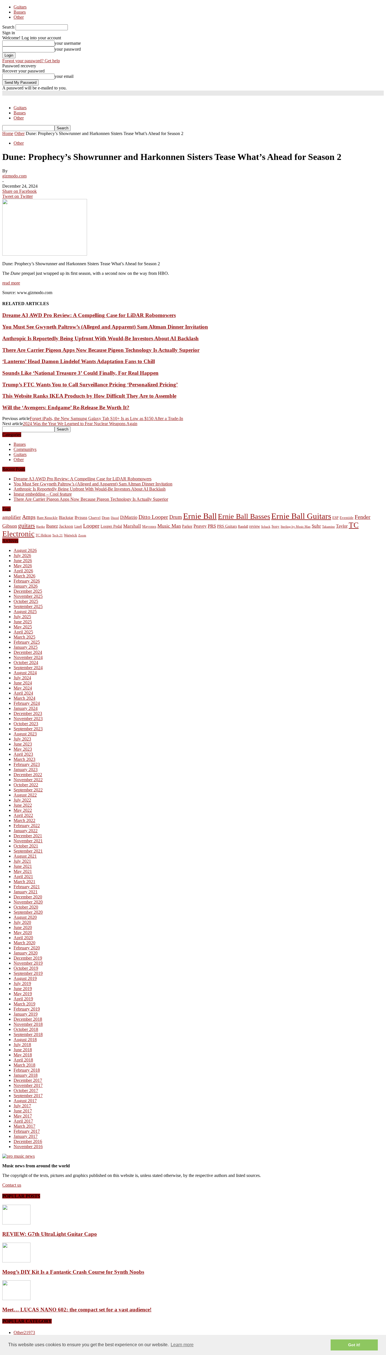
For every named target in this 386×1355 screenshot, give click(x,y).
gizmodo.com (14, 176)
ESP (335, 517)
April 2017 (23, 1121)
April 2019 (23, 998)
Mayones (149, 526)
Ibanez (52, 526)
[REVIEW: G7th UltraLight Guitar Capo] (16, 1223)
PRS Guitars (227, 526)
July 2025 (22, 616)
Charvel (94, 517)
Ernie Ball (200, 516)
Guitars (20, 7)
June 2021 (23, 866)
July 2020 (22, 922)
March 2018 (24, 1065)
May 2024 (23, 688)
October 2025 (26, 601)
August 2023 (25, 733)
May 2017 (23, 1116)
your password (68, 49)
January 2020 (26, 953)
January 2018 (26, 1075)
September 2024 (28, 667)
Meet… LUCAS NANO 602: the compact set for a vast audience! (76, 1310)
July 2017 (22, 1105)
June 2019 (23, 988)
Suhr (316, 526)
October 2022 (26, 784)
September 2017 (28, 1095)
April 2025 (23, 632)
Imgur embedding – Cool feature (43, 494)
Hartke (40, 526)
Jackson (66, 526)
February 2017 (27, 1131)
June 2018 (23, 1049)
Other (19, 17)
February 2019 (27, 1009)
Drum (175, 517)
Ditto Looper (153, 517)
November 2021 (28, 840)
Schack (265, 526)
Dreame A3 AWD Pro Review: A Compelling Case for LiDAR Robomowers (89, 315)
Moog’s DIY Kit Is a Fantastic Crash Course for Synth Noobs (73, 1272)
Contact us (11, 1185)
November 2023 (28, 718)
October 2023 (26, 723)
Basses (20, 12)
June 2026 (23, 560)
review (254, 526)
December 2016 (28, 1141)
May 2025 (23, 626)
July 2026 (22, 555)
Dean (106, 517)
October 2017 (26, 1090)
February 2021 (27, 886)
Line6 (78, 526)
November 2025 (28, 596)
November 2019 (28, 963)
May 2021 (23, 871)
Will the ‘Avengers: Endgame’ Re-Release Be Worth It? (65, 407)
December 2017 (28, 1080)
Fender (362, 517)
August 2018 (25, 1039)
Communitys (25, 449)
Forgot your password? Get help (31, 60)
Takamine (328, 526)
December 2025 (28, 591)
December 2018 (28, 1019)
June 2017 (23, 1110)
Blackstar (66, 517)
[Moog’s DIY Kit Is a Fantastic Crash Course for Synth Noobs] (16, 1260)
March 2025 (24, 637)
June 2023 (23, 744)
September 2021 (28, 851)
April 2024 (23, 693)
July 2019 (22, 983)
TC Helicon (43, 535)
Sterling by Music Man (296, 526)
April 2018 (23, 1060)
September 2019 (28, 973)
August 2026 (25, 550)
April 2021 (23, 876)
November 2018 (28, 1024)
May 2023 (23, 749)
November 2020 (28, 902)
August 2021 (25, 856)
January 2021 (26, 891)
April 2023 (23, 754)
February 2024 (27, 703)
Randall (243, 526)
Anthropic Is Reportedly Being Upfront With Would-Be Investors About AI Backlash (100, 338)
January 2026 (26, 586)
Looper (91, 526)
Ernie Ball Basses (244, 516)
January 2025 (26, 647)
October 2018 (26, 1029)
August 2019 (25, 978)
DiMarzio (128, 517)
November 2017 (28, 1085)
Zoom (82, 535)
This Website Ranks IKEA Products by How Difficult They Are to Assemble (89, 396)
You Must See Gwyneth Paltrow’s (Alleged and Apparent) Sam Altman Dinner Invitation (105, 327)
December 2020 (28, 896)
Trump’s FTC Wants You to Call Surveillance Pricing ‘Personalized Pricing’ (90, 385)
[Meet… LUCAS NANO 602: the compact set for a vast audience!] (16, 1298)
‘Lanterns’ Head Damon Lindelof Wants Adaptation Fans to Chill (78, 361)
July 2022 (22, 800)
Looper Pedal (111, 526)
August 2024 (25, 672)
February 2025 (27, 642)
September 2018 (28, 1034)
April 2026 (23, 570)
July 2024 (22, 677)
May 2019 (23, 993)
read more (11, 283)
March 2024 (24, 698)
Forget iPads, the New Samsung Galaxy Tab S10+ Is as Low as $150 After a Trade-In (106, 418)
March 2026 (24, 575)
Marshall (132, 526)
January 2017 (26, 1136)
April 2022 (23, 815)
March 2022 (24, 820)
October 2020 (26, 907)
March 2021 (24, 881)
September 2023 (28, 728)
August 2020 (25, 917)
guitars (26, 525)
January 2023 (26, 769)
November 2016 (28, 1146)
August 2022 (25, 795)
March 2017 (24, 1126)
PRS (212, 526)
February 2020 (27, 947)
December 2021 (28, 835)
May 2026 (23, 565)
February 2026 (27, 581)
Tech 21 (57, 535)
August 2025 (25, 611)
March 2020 (24, 942)
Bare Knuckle (47, 518)
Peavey (200, 526)
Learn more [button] (182, 1344)
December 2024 (28, 652)
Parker (187, 526)
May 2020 (23, 932)
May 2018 (23, 1054)
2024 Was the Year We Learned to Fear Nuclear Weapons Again (80, 423)
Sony (275, 526)
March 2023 (24, 759)
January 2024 (26, 708)
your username (68, 43)
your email (64, 76)
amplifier (11, 517)
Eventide (347, 517)
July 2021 (22, 861)
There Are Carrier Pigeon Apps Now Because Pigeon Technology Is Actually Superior (100, 350)
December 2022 (28, 774)
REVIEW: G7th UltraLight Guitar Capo (49, 1234)
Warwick (70, 535)
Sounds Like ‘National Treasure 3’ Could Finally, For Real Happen (80, 373)
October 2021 (26, 846)
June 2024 (23, 682)
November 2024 (28, 657)
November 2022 (28, 779)
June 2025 (23, 621)
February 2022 (27, 825)
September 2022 (28, 789)
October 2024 (26, 662)
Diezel (115, 517)
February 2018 (27, 1070)
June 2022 (23, 805)
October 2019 (26, 968)
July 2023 (22, 739)
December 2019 (28, 958)
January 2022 (26, 830)
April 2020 (23, 937)
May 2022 (23, 810)
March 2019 (24, 1003)
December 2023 (28, 713)
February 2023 (27, 764)
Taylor (342, 526)
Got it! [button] (354, 1345)
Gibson (9, 526)
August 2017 (25, 1100)
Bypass (81, 517)
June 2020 (23, 927)
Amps (29, 517)
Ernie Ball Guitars (301, 516)
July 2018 (22, 1044)
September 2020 (28, 912)
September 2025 (28, 606)
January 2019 (26, 1014)
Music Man (169, 526)
